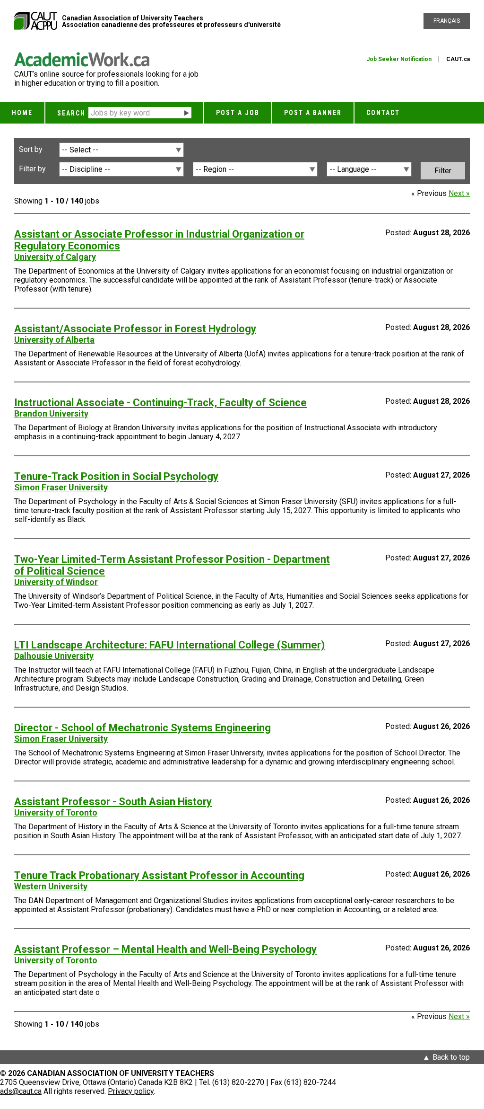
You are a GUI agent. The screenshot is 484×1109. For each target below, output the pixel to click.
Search (71, 113)
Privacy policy (131, 1091)
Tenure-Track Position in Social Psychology (116, 476)
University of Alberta (54, 340)
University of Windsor (56, 582)
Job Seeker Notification (399, 59)
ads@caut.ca (21, 1091)
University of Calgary (55, 257)
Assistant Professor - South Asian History (113, 801)
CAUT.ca (458, 59)
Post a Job (237, 112)
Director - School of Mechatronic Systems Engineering (142, 728)
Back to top (451, 1057)
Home (22, 112)
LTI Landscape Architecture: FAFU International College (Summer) (169, 645)
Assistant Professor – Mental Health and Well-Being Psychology (165, 949)
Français (446, 21)
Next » (459, 193)
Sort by (31, 149)
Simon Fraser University (61, 487)
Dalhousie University (54, 656)
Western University (50, 886)
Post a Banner (313, 112)
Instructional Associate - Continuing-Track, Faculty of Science (160, 402)
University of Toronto (55, 812)
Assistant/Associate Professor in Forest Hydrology (135, 329)
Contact (383, 112)
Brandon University (51, 413)
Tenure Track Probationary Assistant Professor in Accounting (159, 875)
